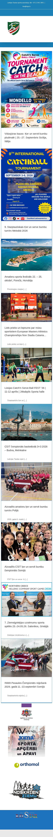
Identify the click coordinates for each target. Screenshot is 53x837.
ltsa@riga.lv (26, 6)
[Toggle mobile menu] (48, 20)
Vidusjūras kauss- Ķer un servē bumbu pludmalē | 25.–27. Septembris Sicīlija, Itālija (26, 137)
